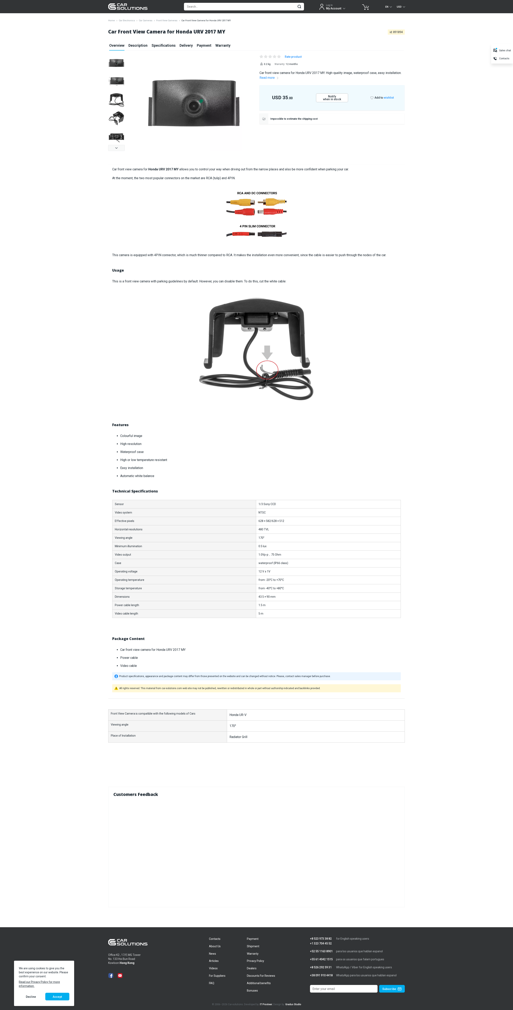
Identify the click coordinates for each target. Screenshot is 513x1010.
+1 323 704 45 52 (321, 943)
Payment (204, 45)
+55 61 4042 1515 (321, 959)
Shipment (253, 946)
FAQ (211, 983)
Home (111, 20)
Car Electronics (127, 20)
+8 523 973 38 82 (321, 938)
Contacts (214, 938)
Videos (213, 968)
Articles (214, 960)
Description (137, 45)
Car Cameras (145, 20)
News (212, 953)
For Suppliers (217, 975)
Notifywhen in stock (332, 98)
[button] (116, 148)
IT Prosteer (266, 1004)
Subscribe (389, 989)
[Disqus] (256, 851)
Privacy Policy (255, 960)
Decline (31, 996)
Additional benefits (259, 983)
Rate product (293, 56)
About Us (215, 946)
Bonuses (252, 990)
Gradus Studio (293, 1004)
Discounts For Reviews (261, 975)
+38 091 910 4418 (321, 975)
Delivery (186, 45)
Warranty (222, 45)
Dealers (251, 968)
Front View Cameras (166, 20)
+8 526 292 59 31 (321, 967)
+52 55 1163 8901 (321, 951)
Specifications (163, 45)
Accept (57, 996)
